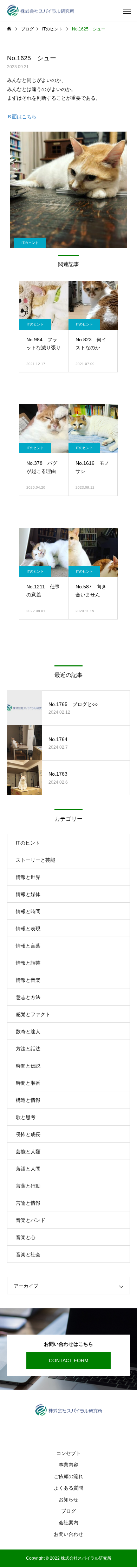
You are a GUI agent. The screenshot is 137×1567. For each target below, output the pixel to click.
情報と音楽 (28, 980)
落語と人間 (28, 1168)
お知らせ (68, 1499)
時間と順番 (28, 1083)
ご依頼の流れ (68, 1476)
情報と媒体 (28, 894)
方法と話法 (28, 1048)
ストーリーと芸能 (35, 860)
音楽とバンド (30, 1220)
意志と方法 (28, 997)
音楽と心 (25, 1237)
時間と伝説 (28, 1066)
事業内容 (68, 1465)
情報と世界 (28, 877)
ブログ (68, 1511)
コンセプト (68, 1453)
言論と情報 (28, 1203)
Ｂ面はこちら (22, 116)
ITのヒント (30, 243)
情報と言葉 (28, 946)
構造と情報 (28, 1100)
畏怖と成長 (28, 1134)
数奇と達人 (28, 1031)
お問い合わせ (68, 1534)
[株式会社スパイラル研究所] (40, 10)
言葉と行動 (28, 1186)
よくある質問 (68, 1488)
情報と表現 (28, 928)
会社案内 (68, 1522)
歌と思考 (25, 1117)
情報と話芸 (28, 963)
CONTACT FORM (69, 1360)
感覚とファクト (33, 1014)
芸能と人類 (28, 1151)
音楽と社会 (28, 1254)
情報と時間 (28, 911)
